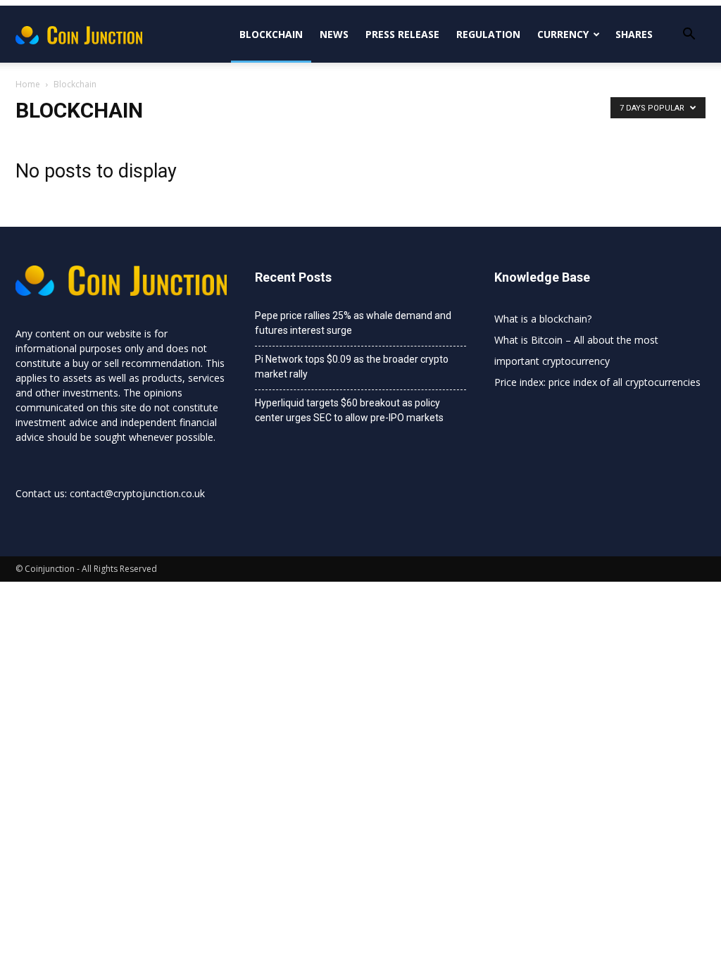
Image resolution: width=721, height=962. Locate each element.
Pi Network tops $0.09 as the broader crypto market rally (352, 367)
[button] (689, 35)
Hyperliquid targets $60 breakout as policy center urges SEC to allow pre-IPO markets (349, 410)
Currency (563, 34)
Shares (634, 34)
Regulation (488, 34)
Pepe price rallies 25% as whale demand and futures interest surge (353, 323)
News (334, 34)
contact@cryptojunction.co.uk (137, 493)
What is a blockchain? (542, 318)
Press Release (402, 34)
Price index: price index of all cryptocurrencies (597, 382)
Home (27, 84)
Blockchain (271, 34)
